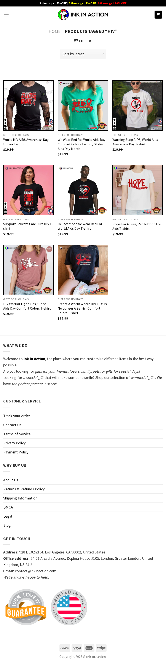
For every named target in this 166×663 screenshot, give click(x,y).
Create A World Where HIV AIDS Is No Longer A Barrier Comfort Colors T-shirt (82, 308)
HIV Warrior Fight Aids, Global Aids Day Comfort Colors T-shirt (27, 306)
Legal (7, 516)
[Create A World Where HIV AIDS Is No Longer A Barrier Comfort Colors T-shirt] (83, 270)
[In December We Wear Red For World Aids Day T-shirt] (83, 190)
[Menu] (6, 14)
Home (55, 31)
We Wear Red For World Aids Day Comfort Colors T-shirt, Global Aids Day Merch (81, 144)
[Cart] (159, 15)
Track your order (16, 415)
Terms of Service (16, 433)
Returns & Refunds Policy (24, 489)
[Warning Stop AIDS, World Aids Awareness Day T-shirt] (137, 105)
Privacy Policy (14, 442)
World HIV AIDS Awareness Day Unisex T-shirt (26, 141)
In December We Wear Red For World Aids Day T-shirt (80, 226)
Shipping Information (20, 498)
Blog (7, 525)
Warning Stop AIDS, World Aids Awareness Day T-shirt (135, 141)
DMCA (8, 507)
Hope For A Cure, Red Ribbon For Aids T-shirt (136, 226)
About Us (10, 479)
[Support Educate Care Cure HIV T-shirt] (28, 190)
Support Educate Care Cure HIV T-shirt (28, 226)
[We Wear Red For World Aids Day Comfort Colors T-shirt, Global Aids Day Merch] (83, 105)
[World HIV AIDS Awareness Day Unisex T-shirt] (28, 105)
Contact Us (12, 424)
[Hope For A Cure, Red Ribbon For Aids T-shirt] (137, 190)
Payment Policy (15, 452)
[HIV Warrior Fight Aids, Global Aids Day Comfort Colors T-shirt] (28, 270)
